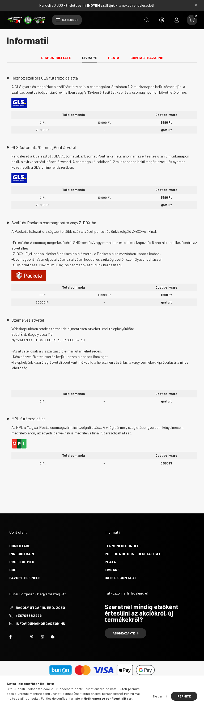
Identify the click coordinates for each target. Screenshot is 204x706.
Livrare (112, 569)
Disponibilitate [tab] (56, 57)
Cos (12, 569)
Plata (110, 561)
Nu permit (160, 696)
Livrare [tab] (89, 57)
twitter (21, 637)
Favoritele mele (24, 577)
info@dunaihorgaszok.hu (40, 623)
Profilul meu (21, 561)
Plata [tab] (113, 57)
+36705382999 (29, 615)
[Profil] (176, 20)
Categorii (70, 20)
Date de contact (120, 577)
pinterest (31, 637)
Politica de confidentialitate (134, 553)
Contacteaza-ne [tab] (146, 57)
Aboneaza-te (124, 633)
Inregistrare (22, 553)
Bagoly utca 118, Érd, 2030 (40, 607)
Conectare (19, 545)
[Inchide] (196, 5)
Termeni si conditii (123, 545)
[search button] (147, 20)
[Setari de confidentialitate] (53, 637)
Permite (184, 696)
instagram (42, 637)
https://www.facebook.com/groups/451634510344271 (10, 637)
